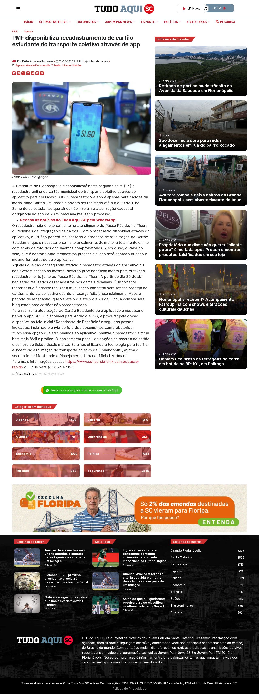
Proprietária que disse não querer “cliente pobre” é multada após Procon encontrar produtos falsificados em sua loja (200, 249)
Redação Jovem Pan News (37, 61)
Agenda (28, 31)
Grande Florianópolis (38, 65)
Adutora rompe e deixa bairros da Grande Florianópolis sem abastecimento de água (200, 197)
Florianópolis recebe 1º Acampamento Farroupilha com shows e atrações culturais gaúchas (196, 304)
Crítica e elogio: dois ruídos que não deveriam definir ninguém (66, 600)
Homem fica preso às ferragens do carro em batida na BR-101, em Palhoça (199, 361)
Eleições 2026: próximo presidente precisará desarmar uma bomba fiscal (66, 578)
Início (15, 31)
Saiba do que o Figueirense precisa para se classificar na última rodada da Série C (144, 602)
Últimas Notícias (71, 65)
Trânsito (56, 65)
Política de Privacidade (129, 688)
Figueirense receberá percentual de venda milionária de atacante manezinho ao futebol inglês (145, 555)
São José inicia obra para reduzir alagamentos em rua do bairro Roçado (197, 143)
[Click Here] (18, 9)
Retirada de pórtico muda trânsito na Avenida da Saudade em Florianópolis (196, 88)
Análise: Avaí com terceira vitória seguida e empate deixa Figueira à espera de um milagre (65, 555)
